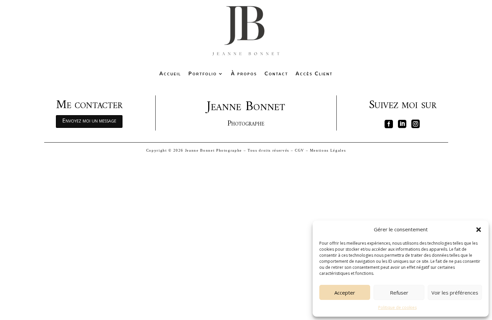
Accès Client (314, 73)
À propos (244, 73)
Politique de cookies (397, 307)
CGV (299, 150)
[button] (478, 229)
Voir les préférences (454, 292)
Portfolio (202, 73)
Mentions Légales (328, 150)
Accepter (344, 292)
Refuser (399, 292)
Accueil (170, 73)
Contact (276, 73)
